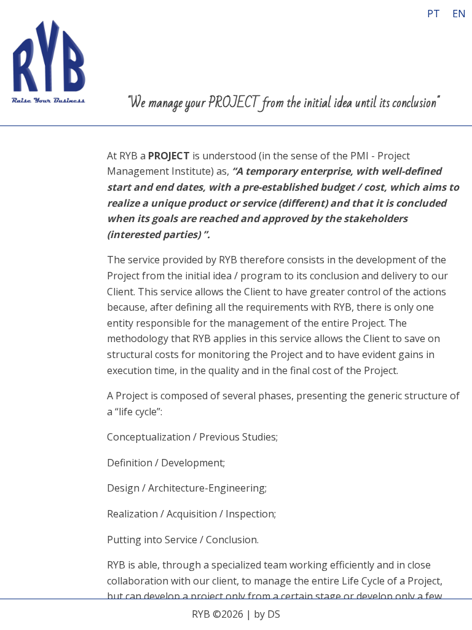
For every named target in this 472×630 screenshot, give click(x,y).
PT (433, 13)
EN (459, 13)
